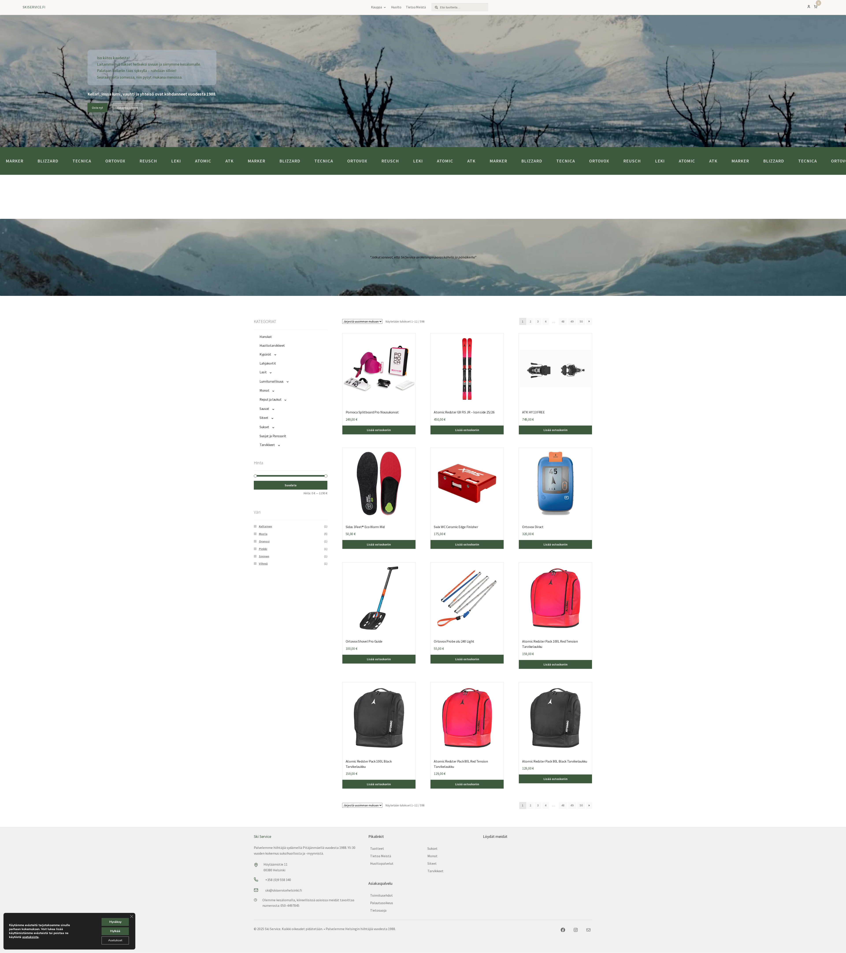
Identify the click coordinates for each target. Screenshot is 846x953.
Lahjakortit (268, 363)
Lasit (263, 372)
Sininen (264, 556)
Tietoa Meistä (416, 7)
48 (562, 321)
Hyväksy (115, 922)
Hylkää (115, 931)
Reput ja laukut (270, 399)
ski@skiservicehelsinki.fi (283, 890)
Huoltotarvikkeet (272, 345)
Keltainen (265, 526)
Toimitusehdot (381, 895)
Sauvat (264, 408)
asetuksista (30, 937)
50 (581, 321)
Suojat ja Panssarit (273, 436)
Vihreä (263, 564)
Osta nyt (97, 108)
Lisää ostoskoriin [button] (556, 430)
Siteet (264, 417)
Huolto (396, 7)
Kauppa (376, 7)
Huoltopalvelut (381, 863)
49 (571, 321)
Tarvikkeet (267, 444)
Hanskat (266, 336)
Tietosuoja (378, 910)
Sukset (264, 427)
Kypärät (265, 354)
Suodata (291, 485)
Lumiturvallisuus (272, 381)
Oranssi (264, 541)
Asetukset (115, 940)
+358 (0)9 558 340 (278, 879)
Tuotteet (377, 848)
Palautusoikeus (381, 903)
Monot (264, 390)
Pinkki (263, 549)
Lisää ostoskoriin (379, 430)
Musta (263, 534)
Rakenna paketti (127, 108)
